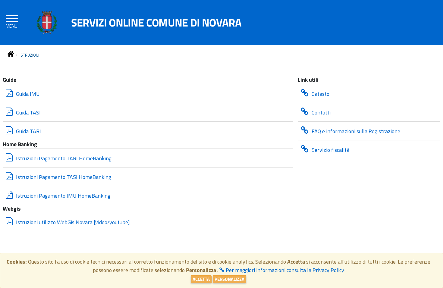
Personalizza (229, 279)
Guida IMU (27, 94)
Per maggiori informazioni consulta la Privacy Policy (284, 270)
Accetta (201, 279)
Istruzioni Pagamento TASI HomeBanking (63, 177)
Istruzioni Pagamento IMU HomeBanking (62, 196)
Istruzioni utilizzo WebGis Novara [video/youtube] (72, 222)
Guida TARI (28, 131)
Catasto (319, 94)
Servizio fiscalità (329, 150)
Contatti (320, 112)
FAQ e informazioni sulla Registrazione (355, 131)
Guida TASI (28, 112)
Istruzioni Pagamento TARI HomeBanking (63, 158)
